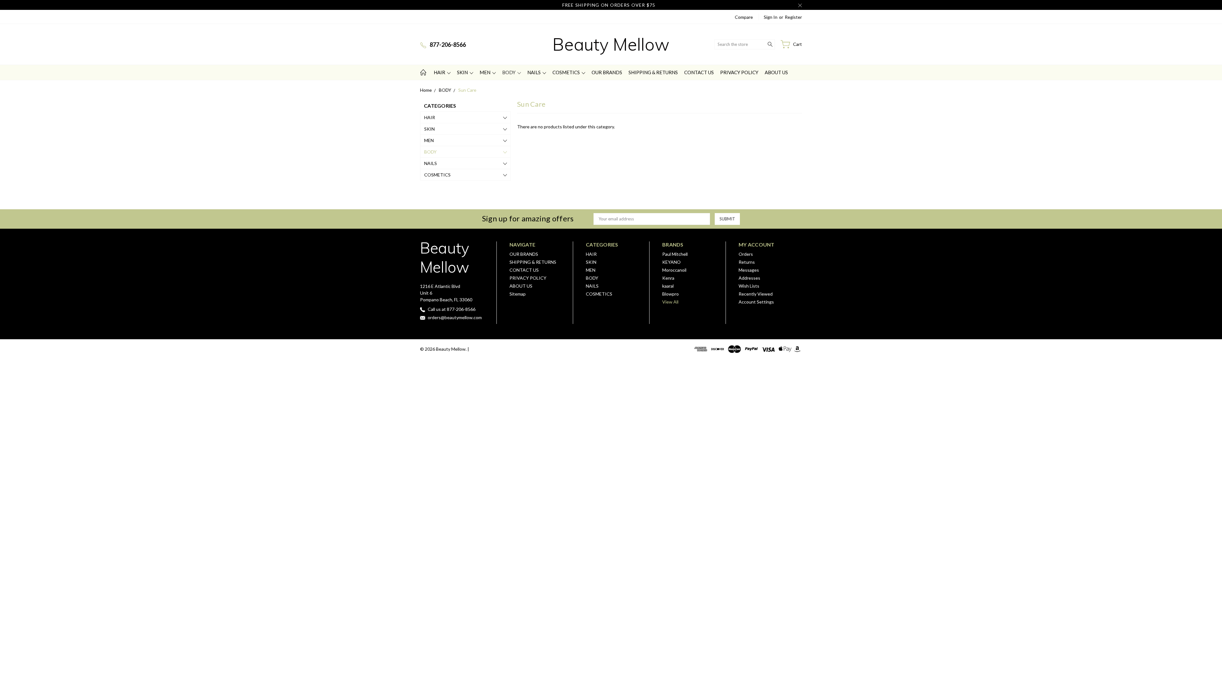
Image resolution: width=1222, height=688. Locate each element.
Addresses (749, 278)
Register (793, 17)
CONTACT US (699, 72)
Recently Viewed (756, 294)
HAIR (440, 72)
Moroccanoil (674, 270)
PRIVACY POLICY (739, 72)
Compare (744, 17)
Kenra (668, 278)
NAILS (534, 72)
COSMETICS (566, 72)
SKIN (463, 72)
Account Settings (756, 302)
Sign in (770, 17)
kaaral (668, 286)
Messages (749, 270)
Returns (747, 262)
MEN (485, 72)
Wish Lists (749, 286)
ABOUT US (776, 72)
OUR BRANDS (607, 72)
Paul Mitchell (675, 254)
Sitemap (517, 294)
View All (670, 302)
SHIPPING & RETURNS (653, 72)
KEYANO (671, 262)
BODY (509, 72)
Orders (746, 254)
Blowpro (670, 294)
